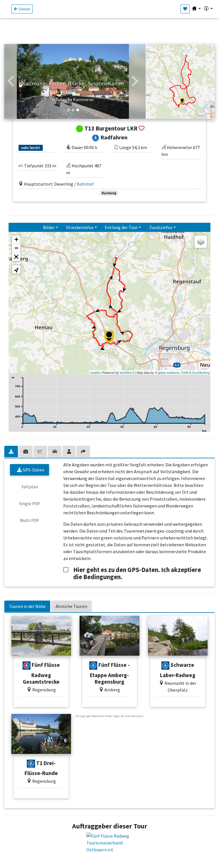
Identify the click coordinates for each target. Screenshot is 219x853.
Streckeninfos (80, 227)
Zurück (24, 8)
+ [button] (16, 239)
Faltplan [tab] (29, 486)
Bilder (49, 227)
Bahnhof (85, 184)
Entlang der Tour (121, 227)
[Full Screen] (16, 256)
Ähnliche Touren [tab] (71, 606)
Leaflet (95, 372)
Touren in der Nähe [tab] (27, 606)
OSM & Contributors (195, 372)
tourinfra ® (127, 372)
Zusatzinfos (161, 227)
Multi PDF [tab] (29, 520)
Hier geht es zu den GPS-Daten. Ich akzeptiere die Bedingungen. (137, 569)
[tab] (11, 451)
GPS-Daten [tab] (33, 470)
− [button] (16, 248)
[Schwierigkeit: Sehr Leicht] (93, 665)
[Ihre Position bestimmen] (16, 269)
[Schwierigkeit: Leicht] (27, 665)
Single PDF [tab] (29, 503)
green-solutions (168, 372)
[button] (11, 81)
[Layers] (200, 241)
